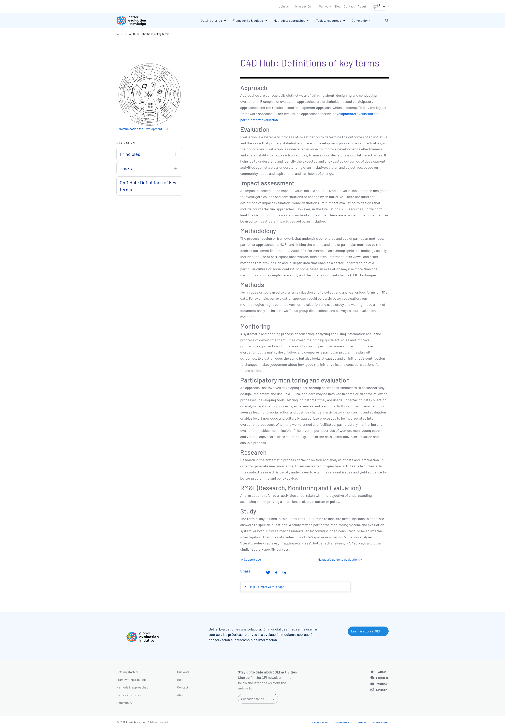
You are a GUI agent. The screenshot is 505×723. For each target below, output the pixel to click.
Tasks (126, 168)
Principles (130, 154)
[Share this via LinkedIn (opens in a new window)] (284, 572)
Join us (284, 6)
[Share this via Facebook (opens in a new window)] (276, 572)
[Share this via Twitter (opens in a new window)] (268, 572)
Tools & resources (128, 695)
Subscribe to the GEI (255, 699)
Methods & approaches (132, 687)
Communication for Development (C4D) (143, 129)
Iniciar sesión (302, 6)
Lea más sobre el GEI (365, 631)
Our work (325, 6)
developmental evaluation (353, 113)
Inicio (119, 34)
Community (124, 702)
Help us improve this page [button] (266, 586)
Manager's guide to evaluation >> (340, 559)
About (362, 6)
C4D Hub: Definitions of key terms (148, 34)
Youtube (381, 684)
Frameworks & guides (131, 679)
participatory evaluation (259, 120)
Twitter (381, 671)
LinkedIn (381, 689)
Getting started (127, 672)
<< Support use (250, 559)
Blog (337, 6)
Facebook (382, 677)
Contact (349, 6)
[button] (387, 20)
